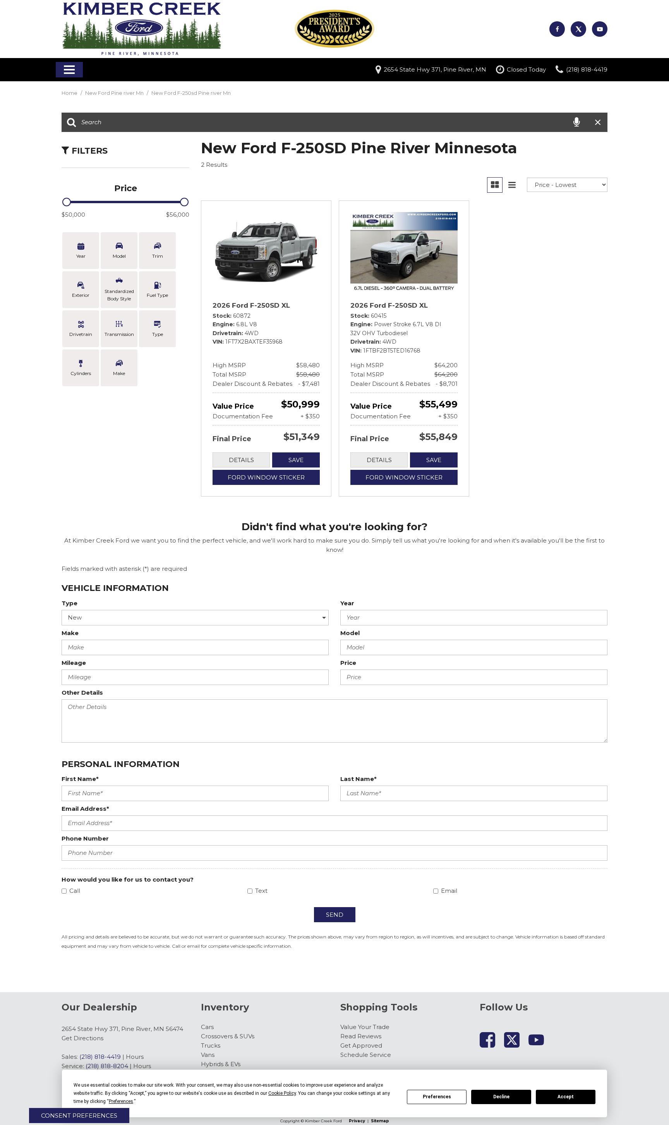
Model (350, 633)
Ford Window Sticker (266, 477)
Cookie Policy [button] (282, 1093)
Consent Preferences (79, 1115)
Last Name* (358, 779)
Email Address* (85, 808)
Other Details (82, 692)
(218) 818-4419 (100, 1056)
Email (449, 890)
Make (70, 633)
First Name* (80, 779)
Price (348, 662)
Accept (566, 1096)
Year (347, 603)
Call (74, 890)
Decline (501, 1096)
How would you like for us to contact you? (128, 879)
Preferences (437, 1096)
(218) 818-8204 (107, 1066)
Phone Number (85, 838)
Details (241, 460)
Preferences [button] (121, 1101)
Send (334, 914)
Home (70, 93)
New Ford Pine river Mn (115, 93)
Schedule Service (365, 1054)
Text (261, 890)
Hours (135, 1056)
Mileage (74, 662)
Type (69, 603)
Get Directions (82, 1038)
